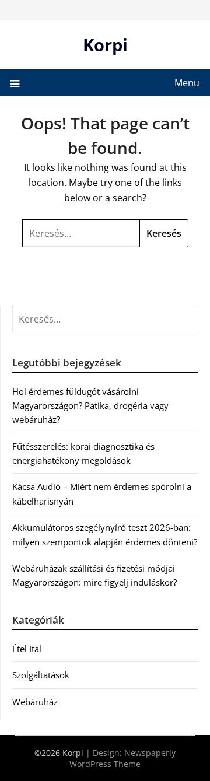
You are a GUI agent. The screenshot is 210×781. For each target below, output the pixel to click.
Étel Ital (26, 648)
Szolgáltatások (40, 675)
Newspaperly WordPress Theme (122, 758)
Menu (187, 82)
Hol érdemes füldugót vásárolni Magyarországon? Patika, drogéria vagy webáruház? (90, 406)
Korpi (105, 44)
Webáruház (35, 702)
